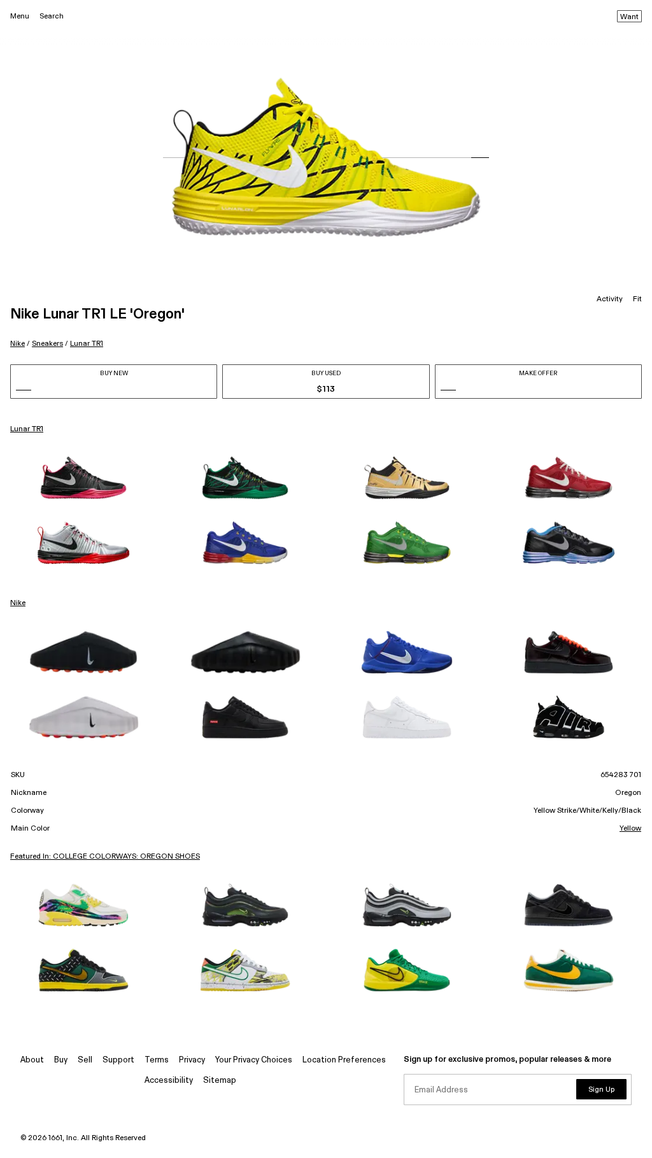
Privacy (192, 1060)
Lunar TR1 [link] (26, 429)
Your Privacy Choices (253, 1060)
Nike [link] (17, 603)
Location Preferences (344, 1060)
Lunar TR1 (86, 343)
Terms (157, 1060)
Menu (19, 16)
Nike (17, 343)
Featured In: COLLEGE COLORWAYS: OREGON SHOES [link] (105, 857)
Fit (637, 299)
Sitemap (219, 1080)
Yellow (630, 829)
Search (51, 16)
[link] (83, 477)
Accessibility (169, 1080)
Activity (610, 299)
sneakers (47, 343)
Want (629, 17)
